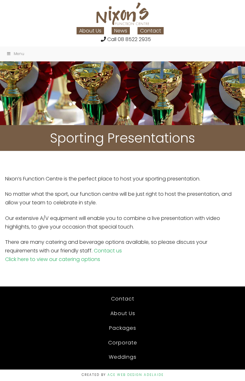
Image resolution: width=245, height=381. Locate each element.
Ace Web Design (125, 374)
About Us (90, 30)
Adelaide (154, 374)
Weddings (123, 357)
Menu (19, 53)
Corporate (122, 342)
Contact (150, 30)
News (120, 30)
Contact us (108, 250)
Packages (122, 328)
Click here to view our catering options (52, 259)
